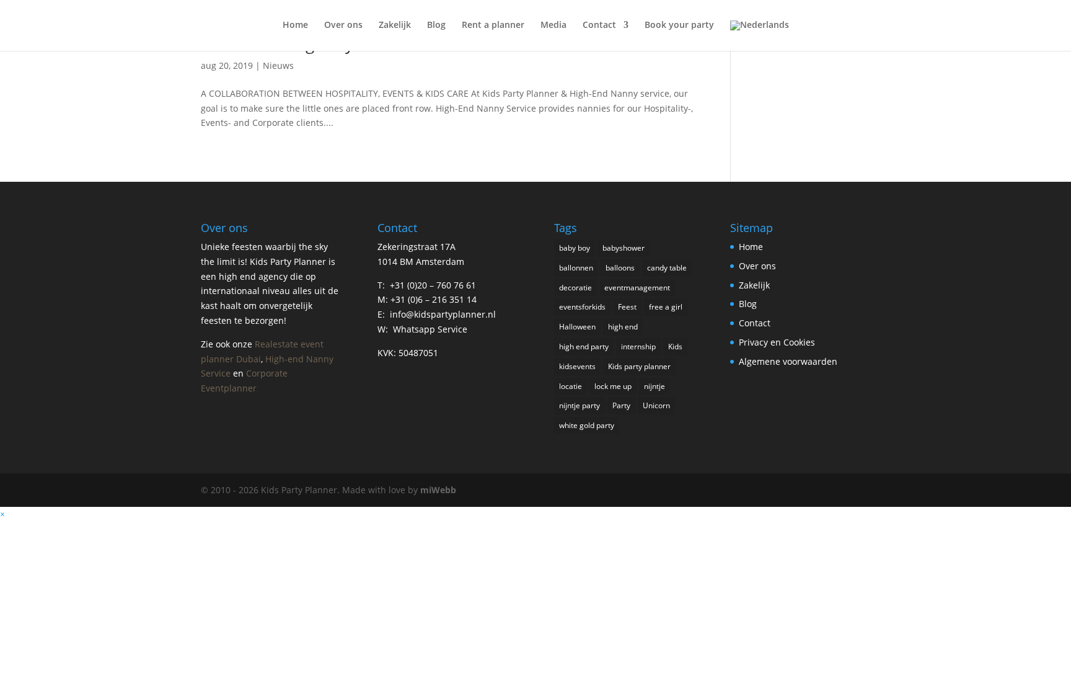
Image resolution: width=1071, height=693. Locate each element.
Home (295, 25)
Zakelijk (395, 25)
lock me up (613, 386)
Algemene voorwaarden (788, 361)
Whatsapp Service (430, 329)
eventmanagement (637, 287)
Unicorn (656, 405)
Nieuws (278, 65)
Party (621, 405)
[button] (2, 514)
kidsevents (577, 366)
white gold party (586, 425)
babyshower (623, 248)
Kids (675, 346)
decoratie (575, 287)
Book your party (679, 25)
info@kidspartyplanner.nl (443, 314)
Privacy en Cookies (777, 342)
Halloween (577, 326)
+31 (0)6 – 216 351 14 (433, 299)
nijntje (654, 386)
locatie (570, 386)
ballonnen (576, 267)
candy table (667, 267)
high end (623, 326)
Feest (627, 307)
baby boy (574, 248)
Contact (599, 25)
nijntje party (579, 405)
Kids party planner (639, 366)
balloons (620, 267)
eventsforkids (582, 307)
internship (638, 346)
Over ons (343, 25)
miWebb (438, 490)
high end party (584, 346)
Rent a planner (493, 25)
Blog (436, 25)
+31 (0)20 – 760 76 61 (433, 285)
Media (553, 25)
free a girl (665, 307)
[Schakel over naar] (759, 35)
